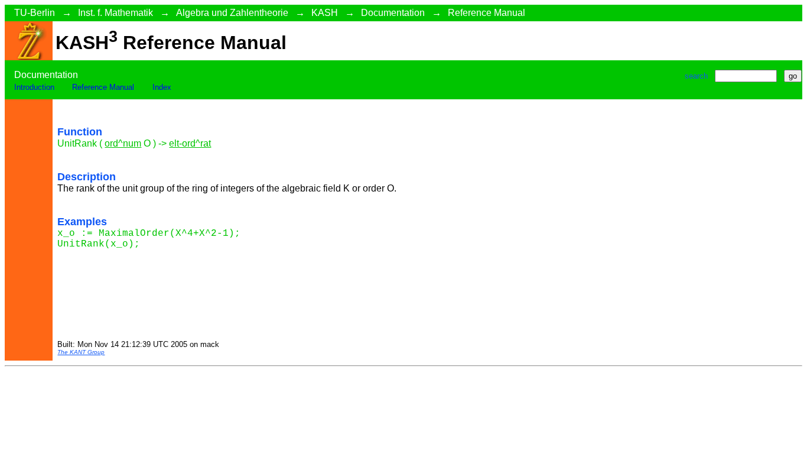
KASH (324, 13)
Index (161, 87)
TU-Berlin (34, 13)
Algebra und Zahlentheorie (232, 13)
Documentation (393, 13)
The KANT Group (81, 352)
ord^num (123, 143)
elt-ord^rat (190, 143)
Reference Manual (486, 13)
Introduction (34, 87)
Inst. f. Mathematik (115, 13)
